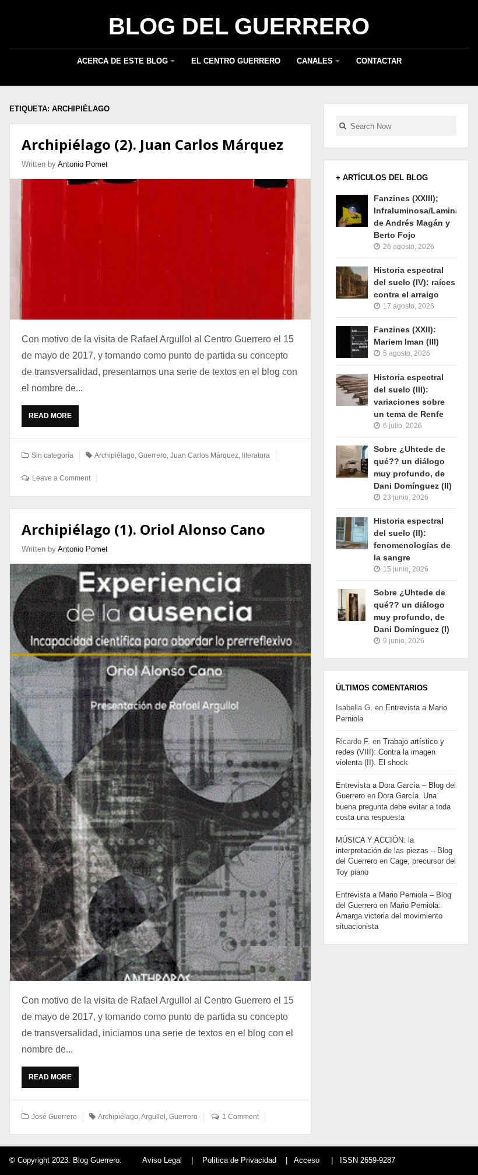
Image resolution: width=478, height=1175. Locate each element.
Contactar (379, 61)
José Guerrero (54, 1117)
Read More (53, 419)
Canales (315, 61)
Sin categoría (52, 455)
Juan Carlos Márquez (204, 455)
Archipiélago (114, 455)
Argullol (153, 1117)
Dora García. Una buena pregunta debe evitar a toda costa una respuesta (393, 806)
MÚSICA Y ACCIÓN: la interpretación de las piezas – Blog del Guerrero (394, 850)
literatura (256, 455)
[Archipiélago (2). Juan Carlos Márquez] (160, 249)
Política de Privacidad (239, 1160)
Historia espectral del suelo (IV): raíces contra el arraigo (414, 282)
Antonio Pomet (83, 164)
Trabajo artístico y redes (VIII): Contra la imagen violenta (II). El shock (390, 752)
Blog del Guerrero (239, 26)
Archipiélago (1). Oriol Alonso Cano (143, 529)
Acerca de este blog (122, 61)
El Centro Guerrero (235, 61)
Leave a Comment (61, 478)
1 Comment (240, 1117)
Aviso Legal (162, 1160)
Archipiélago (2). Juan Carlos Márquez (152, 144)
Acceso (306, 1160)
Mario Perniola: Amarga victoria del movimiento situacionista (389, 916)
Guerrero (152, 455)
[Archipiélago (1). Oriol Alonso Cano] (160, 772)
